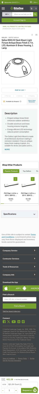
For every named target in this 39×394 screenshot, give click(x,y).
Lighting (21, 26)
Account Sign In (19, 20)
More (7, 149)
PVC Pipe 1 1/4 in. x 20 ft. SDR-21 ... (11, 194)
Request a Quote (29, 390)
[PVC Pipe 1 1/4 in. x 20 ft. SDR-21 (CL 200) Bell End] (10, 185)
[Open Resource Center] (35, 390)
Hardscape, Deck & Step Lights (14, 29)
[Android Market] (28, 286)
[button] (11, 2)
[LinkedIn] (19, 322)
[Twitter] (9, 322)
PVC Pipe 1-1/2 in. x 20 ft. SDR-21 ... (28, 194)
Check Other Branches (32, 101)
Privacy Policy (22, 358)
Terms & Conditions (9, 358)
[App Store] (10, 286)
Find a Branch (8, 295)
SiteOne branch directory (11, 311)
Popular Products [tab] (11, 171)
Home (4, 26)
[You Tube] (14, 322)
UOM (4, 384)
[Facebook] (5, 322)
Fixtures (28, 26)
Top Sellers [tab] (27, 171)
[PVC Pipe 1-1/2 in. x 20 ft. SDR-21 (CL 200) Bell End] (28, 185)
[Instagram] (24, 322)
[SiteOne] (17, 10)
